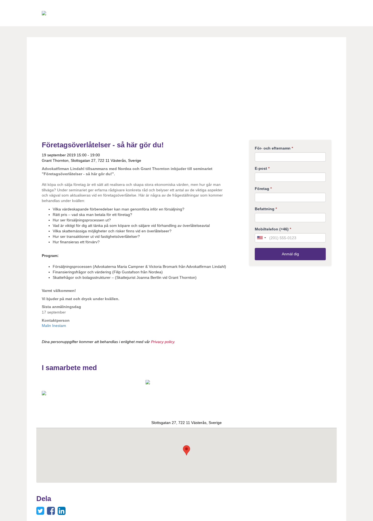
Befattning (266, 209)
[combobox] (261, 237)
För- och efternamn (274, 148)
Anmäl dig (290, 254)
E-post (262, 168)
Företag (263, 188)
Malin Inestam (54, 325)
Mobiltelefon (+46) (273, 229)
